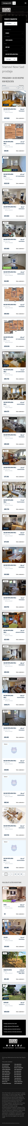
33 (15, 874)
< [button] (3, 874)
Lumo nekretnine (18, 1083)
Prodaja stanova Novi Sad (10, 1023)
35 (21, 874)
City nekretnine (17, 1064)
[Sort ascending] (20, 87)
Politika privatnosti (8, 1048)
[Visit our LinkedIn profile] (18, 1045)
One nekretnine (17, 1080)
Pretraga (8, 59)
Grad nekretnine (6, 1064)
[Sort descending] (22, 87)
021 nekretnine (5, 1066)
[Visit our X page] (15, 1045)
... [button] (13, 874)
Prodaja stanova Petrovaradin (11, 1026)
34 (18, 874)
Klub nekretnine (5, 1071)
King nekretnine (5, 1078)
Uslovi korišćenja (20, 1048)
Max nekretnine (17, 1076)
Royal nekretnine (6, 1067)
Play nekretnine (5, 1076)
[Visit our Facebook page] (7, 1045)
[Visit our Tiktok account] (21, 1045)
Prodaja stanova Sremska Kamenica (13, 1031)
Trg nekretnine (17, 1078)
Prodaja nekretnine (6, 1083)
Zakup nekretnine (18, 1081)
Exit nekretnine (17, 1074)
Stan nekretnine (6, 1074)
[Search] (14, 3)
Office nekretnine (6, 1069)
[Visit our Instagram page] (10, 1045)
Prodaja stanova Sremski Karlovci (12, 1029)
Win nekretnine (17, 1073)
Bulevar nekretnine (18, 1067)
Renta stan (4, 1081)
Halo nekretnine (18, 1069)
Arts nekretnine (5, 1080)
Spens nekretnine (6, 1073)
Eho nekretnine (17, 1071)
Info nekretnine (17, 1066)
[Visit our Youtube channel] (12, 1045)
